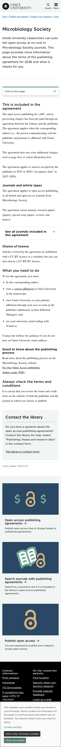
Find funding (41, 677)
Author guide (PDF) (13, 372)
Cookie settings (13, 727)
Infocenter (8, 682)
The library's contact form (22, 451)
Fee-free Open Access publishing (21, 367)
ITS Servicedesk (12, 687)
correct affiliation (23, 289)
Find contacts (10, 677)
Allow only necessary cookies (22, 733)
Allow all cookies (15, 740)
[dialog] (30, 724)
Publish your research (41, 16)
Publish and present (18, 16)
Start (4, 16)
